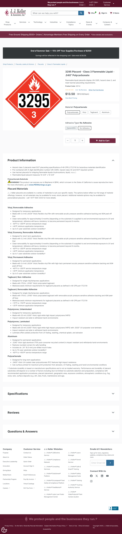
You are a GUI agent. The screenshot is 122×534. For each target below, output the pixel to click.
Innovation (6, 466)
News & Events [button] (89, 23)
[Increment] (82, 140)
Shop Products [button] (7, 23)
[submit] (110, 463)
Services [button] (22, 22)
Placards (41, 64)
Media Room (7, 475)
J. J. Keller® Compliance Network (52, 461)
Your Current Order (114, 13)
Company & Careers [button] (107, 23)
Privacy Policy (9, 526)
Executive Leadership (10, 461)
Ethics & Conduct (84, 526)
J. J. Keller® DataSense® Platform (52, 475)
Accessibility (47, 529)
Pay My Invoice (28, 479)
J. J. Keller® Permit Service (74, 461)
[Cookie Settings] (4, 530)
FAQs (25, 470)
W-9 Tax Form (28, 488)
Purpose (5, 453)
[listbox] (34, 99)
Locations (6, 484)
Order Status (27, 457)
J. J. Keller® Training (75, 480)
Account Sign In (28, 466)
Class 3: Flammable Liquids (56, 64)
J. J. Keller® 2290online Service (52, 454)
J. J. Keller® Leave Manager (74, 454)
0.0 (77, 90)
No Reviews (83, 90)
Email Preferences (29, 475)
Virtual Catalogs (28, 484)
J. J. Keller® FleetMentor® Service (52, 488)
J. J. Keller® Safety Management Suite (74, 475)
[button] (61, 34)
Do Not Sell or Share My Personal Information (29, 526)
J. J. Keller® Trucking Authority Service (75, 486)
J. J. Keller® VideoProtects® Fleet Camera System (75, 494)
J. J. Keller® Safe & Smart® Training (74, 468)
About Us (6, 457)
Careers (5, 488)
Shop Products (8, 64)
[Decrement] (67, 140)
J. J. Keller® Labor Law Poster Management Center (54, 495)
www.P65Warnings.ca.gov (40, 185)
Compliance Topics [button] (71, 23)
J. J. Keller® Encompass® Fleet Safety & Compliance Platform (54, 482)
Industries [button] (54, 22)
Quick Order (27, 461)
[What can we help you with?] (81, 13)
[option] (34, 99)
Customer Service (107, 3)
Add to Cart (104, 140)
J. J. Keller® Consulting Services (51, 468)
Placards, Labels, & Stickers (25, 64)
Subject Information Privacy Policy (56, 526)
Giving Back (7, 470)
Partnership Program (9, 479)
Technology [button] (38, 22)
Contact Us (27, 453)
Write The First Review (96, 90)
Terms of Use (73, 526)
